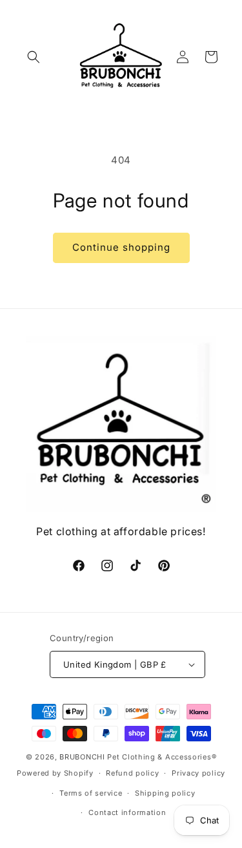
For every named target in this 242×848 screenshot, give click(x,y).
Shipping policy (165, 793)
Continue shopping (121, 247)
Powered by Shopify (55, 773)
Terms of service (90, 793)
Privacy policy (198, 773)
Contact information (127, 812)
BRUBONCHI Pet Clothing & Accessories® (137, 756)
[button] (33, 57)
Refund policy (132, 773)
